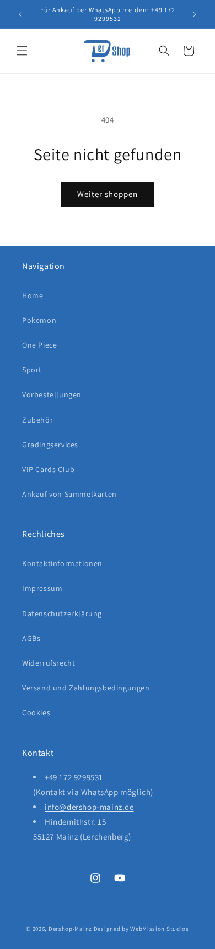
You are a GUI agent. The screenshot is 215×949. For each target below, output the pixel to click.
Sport (32, 370)
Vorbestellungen (52, 394)
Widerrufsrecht (48, 663)
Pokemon (39, 320)
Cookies (36, 712)
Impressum (42, 588)
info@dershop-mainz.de (89, 807)
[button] (22, 51)
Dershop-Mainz (70, 928)
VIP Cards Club (48, 469)
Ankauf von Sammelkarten (69, 494)
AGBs (31, 638)
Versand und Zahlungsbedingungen (86, 688)
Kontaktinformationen (62, 563)
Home (32, 295)
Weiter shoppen (107, 194)
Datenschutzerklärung (62, 613)
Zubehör (37, 420)
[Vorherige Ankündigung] (20, 14)
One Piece (39, 345)
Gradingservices (50, 444)
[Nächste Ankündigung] (194, 14)
